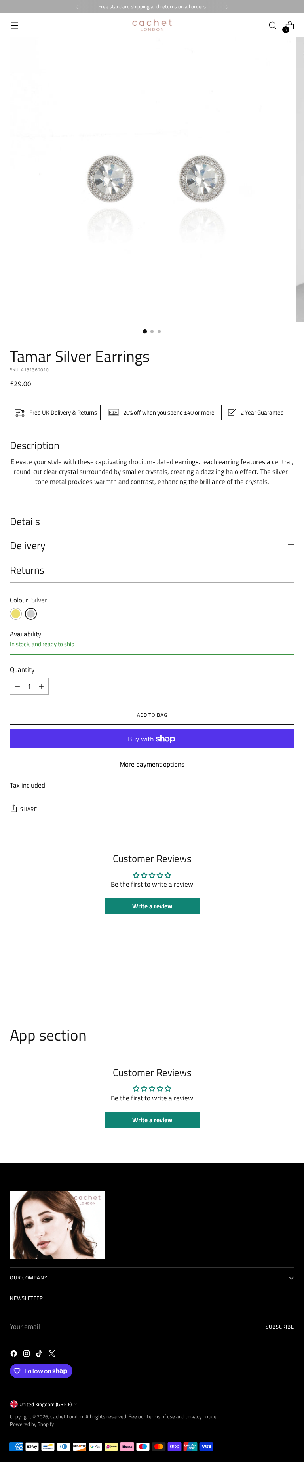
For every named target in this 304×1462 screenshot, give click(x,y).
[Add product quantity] (41, 686)
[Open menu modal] (14, 25)
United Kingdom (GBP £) (45, 1404)
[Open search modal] (273, 25)
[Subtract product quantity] (17, 686)
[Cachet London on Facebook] (14, 1355)
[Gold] (16, 614)
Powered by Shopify (32, 1424)
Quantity (22, 669)
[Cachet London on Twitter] (52, 1355)
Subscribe (280, 1327)
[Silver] (31, 614)
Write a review (152, 906)
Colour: (28, 600)
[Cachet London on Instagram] (27, 1355)
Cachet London (66, 1416)
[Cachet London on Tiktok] (40, 1355)
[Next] (227, 6)
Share (28, 809)
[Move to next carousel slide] (287, 983)
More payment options (152, 764)
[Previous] (77, 6)
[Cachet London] (152, 25)
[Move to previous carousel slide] (269, 983)
